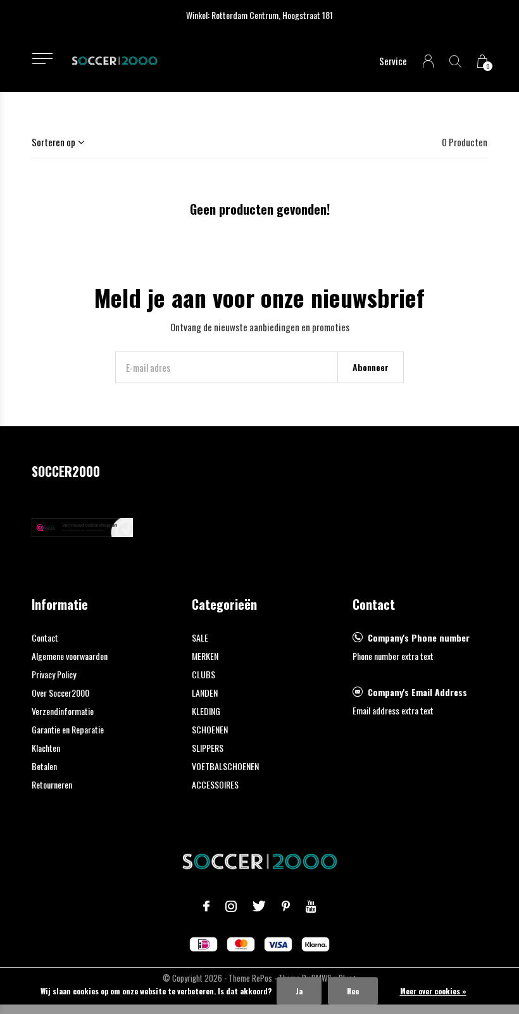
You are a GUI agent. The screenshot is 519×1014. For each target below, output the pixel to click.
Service (393, 61)
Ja (299, 990)
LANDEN (205, 692)
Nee (353, 990)
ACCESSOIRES (215, 784)
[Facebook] (206, 906)
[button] (42, 58)
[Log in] (428, 61)
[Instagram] (231, 906)
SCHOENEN (210, 729)
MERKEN (205, 655)
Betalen (44, 766)
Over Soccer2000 (60, 692)
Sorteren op (53, 142)
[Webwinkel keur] (82, 526)
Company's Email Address (417, 692)
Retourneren (52, 784)
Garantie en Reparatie (68, 729)
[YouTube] (311, 906)
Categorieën (224, 604)
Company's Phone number (419, 637)
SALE (200, 637)
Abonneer (371, 367)
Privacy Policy (54, 674)
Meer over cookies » (433, 990)
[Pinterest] (286, 906)
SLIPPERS (207, 747)
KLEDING (206, 711)
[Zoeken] (455, 61)
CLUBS (203, 674)
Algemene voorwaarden (70, 655)
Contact (45, 637)
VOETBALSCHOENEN (225, 766)
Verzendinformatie (63, 711)
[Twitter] (259, 906)
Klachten (46, 747)
